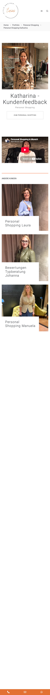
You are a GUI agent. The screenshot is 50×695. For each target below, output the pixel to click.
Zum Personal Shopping (25, 115)
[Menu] (41, 11)
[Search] (47, 11)
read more (25, 207)
